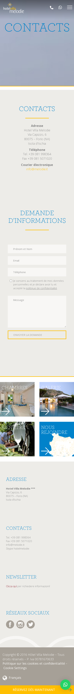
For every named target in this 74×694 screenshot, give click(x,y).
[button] (65, 684)
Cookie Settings (15, 668)
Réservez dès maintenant (34, 690)
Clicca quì (11, 586)
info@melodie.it (37, 169)
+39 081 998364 (52, 7)
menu (69, 7)
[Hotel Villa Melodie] (13, 7)
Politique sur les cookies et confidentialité (34, 663)
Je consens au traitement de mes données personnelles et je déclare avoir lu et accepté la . (38, 284)
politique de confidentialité (41, 288)
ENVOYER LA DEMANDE (27, 335)
